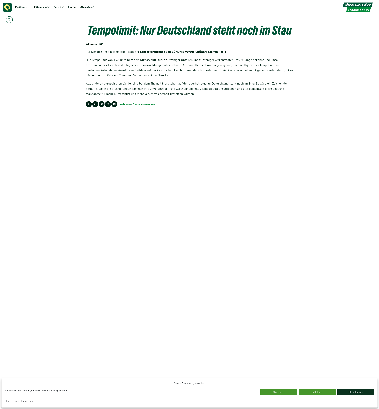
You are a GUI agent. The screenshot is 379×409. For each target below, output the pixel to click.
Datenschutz (13, 401)
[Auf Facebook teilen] (89, 104)
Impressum (27, 401)
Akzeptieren (279, 392)
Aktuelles (125, 103)
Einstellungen (356, 392)
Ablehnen (317, 392)
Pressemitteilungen (144, 103)
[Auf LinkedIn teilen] (95, 104)
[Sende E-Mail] (114, 104)
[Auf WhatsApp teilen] (108, 104)
